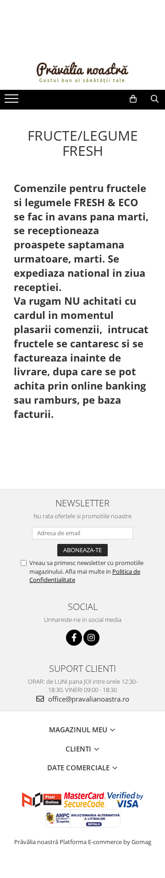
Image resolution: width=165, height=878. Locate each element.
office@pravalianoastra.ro (87, 698)
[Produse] (13, 101)
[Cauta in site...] (154, 99)
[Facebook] (74, 638)
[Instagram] (91, 638)
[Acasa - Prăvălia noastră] (82, 71)
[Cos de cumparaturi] (133, 99)
